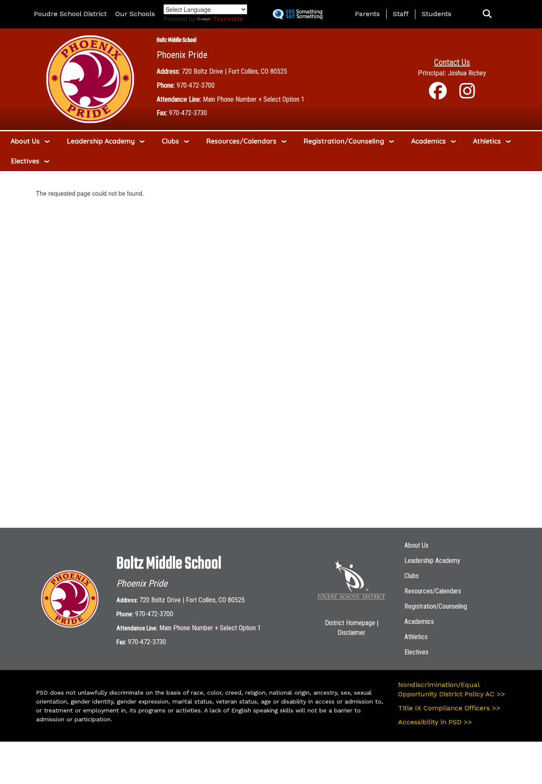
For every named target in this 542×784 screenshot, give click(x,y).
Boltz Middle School (176, 40)
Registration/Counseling (344, 141)
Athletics (487, 141)
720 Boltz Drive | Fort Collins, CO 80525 (234, 71)
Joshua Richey (467, 73)
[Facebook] (438, 95)
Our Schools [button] (135, 14)
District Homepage (350, 623)
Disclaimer (351, 633)
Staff (401, 14)
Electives (25, 161)
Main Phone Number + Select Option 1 (253, 99)
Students (436, 14)
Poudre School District (70, 14)
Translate (228, 19)
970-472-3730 (188, 113)
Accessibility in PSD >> (435, 722)
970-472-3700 (196, 85)
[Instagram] (467, 95)
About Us (25, 141)
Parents (367, 14)
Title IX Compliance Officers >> (449, 708)
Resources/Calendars (241, 141)
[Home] (90, 79)
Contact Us (452, 62)
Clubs (170, 141)
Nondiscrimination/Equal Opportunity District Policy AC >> (451, 689)
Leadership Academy (101, 141)
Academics (428, 141)
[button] (487, 14)
